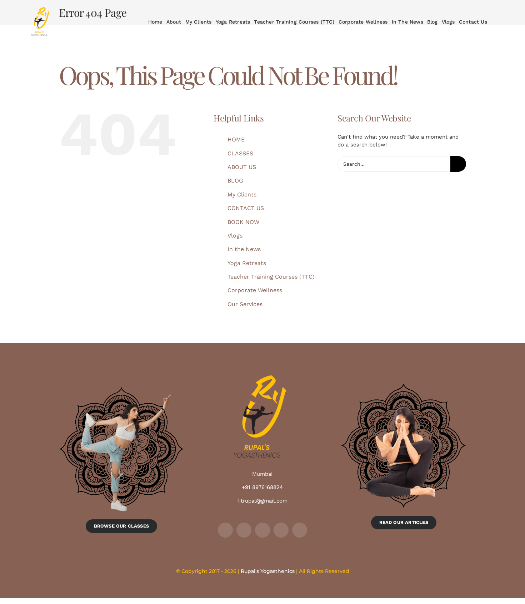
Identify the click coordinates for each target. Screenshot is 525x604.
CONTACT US (246, 208)
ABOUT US (242, 167)
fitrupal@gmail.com (262, 501)
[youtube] (281, 530)
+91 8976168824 (262, 487)
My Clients (242, 194)
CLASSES (240, 153)
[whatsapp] (299, 530)
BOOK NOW (243, 222)
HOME (236, 139)
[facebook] (225, 530)
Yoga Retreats (247, 263)
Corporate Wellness (255, 290)
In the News (244, 249)
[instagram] (262, 530)
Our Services (245, 304)
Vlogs (235, 235)
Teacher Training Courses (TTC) (271, 276)
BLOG (235, 180)
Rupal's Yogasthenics (268, 571)
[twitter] (243, 530)
